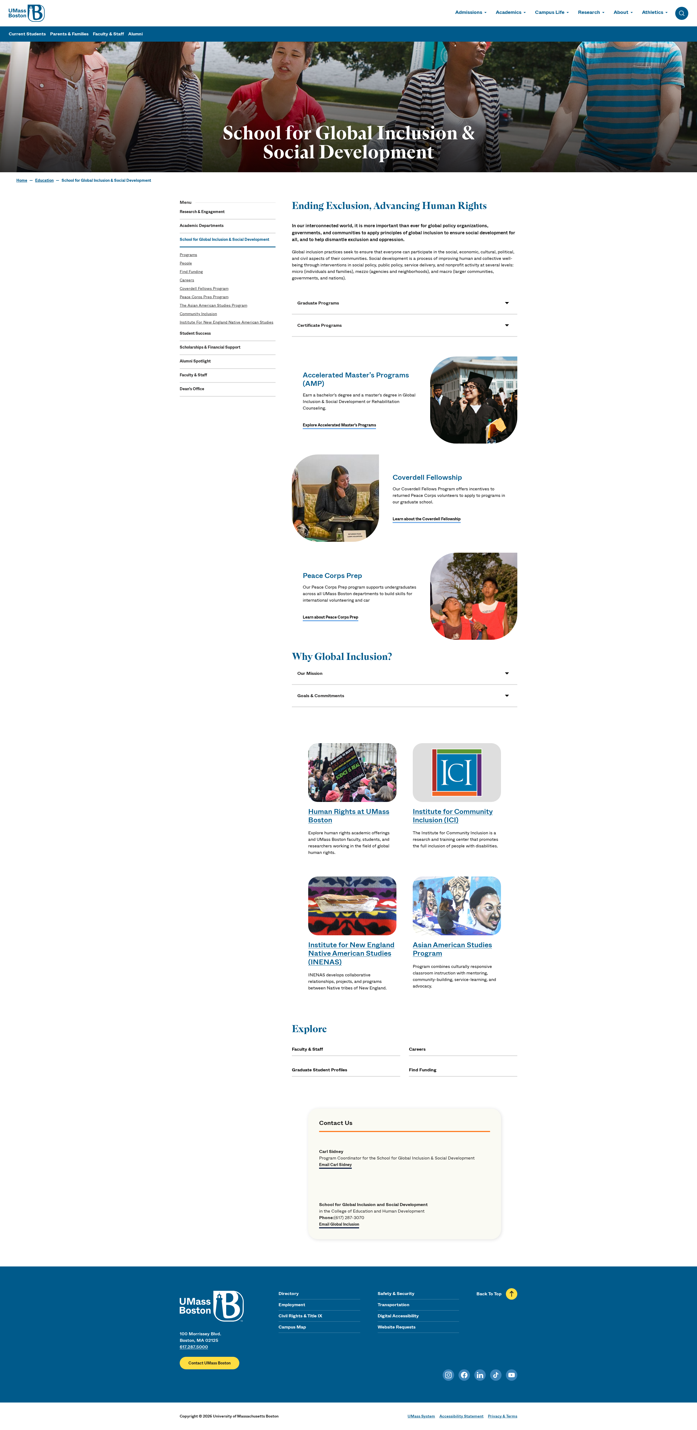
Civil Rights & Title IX (300, 1316)
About (621, 12)
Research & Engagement (202, 211)
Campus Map (292, 1327)
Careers (187, 280)
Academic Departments (202, 225)
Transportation (393, 1305)
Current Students (27, 34)
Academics (508, 12)
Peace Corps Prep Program (204, 297)
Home (21, 180)
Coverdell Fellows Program (204, 288)
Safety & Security (396, 1293)
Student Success (195, 333)
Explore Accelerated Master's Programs (339, 425)
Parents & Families (69, 34)
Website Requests (396, 1327)
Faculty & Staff (108, 34)
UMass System (421, 1416)
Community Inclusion (198, 313)
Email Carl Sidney (335, 1164)
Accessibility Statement (461, 1416)
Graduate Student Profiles (319, 1070)
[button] (404, 303)
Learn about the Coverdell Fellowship (427, 519)
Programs (188, 254)
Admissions (468, 12)
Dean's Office (192, 389)
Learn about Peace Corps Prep (330, 617)
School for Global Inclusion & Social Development (224, 239)
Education (44, 180)
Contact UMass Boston (209, 1363)
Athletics (652, 12)
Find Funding (191, 271)
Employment (292, 1305)
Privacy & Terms (502, 1416)
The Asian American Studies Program (213, 305)
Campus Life (549, 12)
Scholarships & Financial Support (210, 347)
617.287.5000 (194, 1347)
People (186, 263)
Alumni (135, 34)
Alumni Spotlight (195, 361)
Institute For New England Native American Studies (226, 322)
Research (589, 12)
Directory (289, 1293)
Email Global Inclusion (339, 1224)
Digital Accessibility (398, 1316)
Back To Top (489, 1294)
